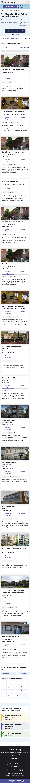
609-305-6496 (10, 7)
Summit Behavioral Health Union (14, 112)
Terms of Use (14, 775)
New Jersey (18, 10)
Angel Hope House (8, 420)
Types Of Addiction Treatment (15, 764)
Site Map (8, 775)
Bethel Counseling (9, 462)
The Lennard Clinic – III (10, 637)
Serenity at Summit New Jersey (13, 70)
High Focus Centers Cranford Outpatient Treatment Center (13, 592)
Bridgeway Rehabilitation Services (11, 347)
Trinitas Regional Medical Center (14, 548)
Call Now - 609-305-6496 (15, 31)
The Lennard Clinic (9, 506)
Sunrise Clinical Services (11, 378)
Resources (15, 761)
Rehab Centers (9, 10)
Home (2, 10)
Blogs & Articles (15, 766)
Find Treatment (15, 758)
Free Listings (5, 39)
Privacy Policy (21, 775)
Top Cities (24, 39)
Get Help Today (15, 780)
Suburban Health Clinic (10, 182)
